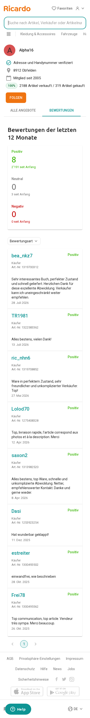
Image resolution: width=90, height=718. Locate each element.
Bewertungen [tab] (61, 110)
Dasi (16, 511)
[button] (62, 8)
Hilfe (44, 669)
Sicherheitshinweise (33, 679)
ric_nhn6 (21, 358)
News (57, 669)
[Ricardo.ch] (17, 8)
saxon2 (19, 455)
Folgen (16, 98)
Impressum (74, 659)
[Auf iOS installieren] (27, 692)
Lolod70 (20, 409)
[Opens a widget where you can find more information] (18, 710)
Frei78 (18, 595)
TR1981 (20, 316)
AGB (10, 659)
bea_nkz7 (22, 256)
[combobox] (45, 23)
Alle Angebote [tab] (23, 110)
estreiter (21, 553)
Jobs (71, 669)
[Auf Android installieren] (63, 692)
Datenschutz (25, 669)
